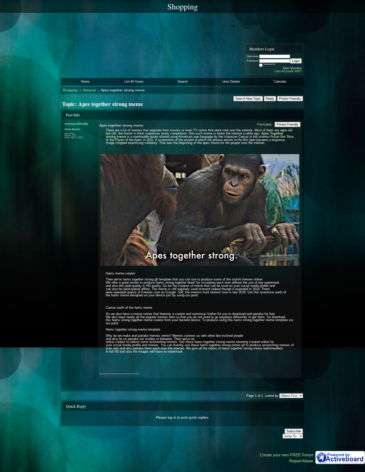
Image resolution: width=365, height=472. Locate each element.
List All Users (134, 81)
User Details (231, 81)
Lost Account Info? (288, 71)
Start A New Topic (248, 99)
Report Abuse (301, 461)
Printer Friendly (290, 99)
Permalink (264, 124)
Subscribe (294, 431)
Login (296, 61)
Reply (270, 99)
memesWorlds (76, 124)
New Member (292, 68)
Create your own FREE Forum (286, 455)
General (89, 90)
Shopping (70, 90)
